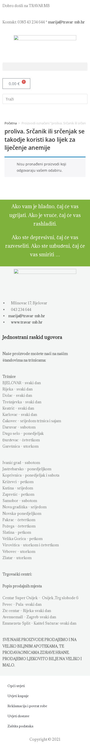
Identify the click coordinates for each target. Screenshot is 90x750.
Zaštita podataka (20, 726)
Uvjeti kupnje (18, 696)
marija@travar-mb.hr (66, 22)
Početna (10, 123)
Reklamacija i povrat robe (27, 706)
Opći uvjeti (16, 686)
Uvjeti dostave (19, 716)
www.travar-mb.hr (26, 322)
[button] (45, 66)
